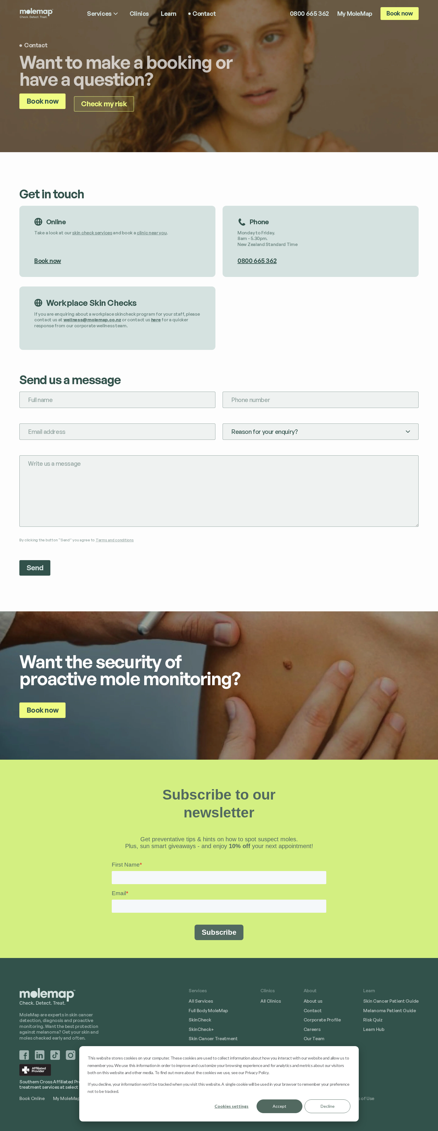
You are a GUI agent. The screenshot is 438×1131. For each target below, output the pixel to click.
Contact (313, 1010)
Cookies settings (231, 1106)
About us (313, 1001)
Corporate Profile (322, 1019)
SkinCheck (200, 1019)
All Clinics (270, 1001)
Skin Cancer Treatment (213, 1038)
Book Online (32, 1098)
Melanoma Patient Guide (389, 1010)
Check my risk (104, 103)
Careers (312, 1029)
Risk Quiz (372, 1019)
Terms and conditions (115, 540)
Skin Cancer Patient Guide (391, 1001)
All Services (201, 1001)
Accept (279, 1106)
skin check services (92, 232)
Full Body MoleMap (208, 1010)
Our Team (314, 1038)
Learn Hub (373, 1029)
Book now (399, 13)
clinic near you (152, 232)
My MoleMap (354, 13)
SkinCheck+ (201, 1029)
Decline (328, 1106)
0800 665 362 (309, 13)
